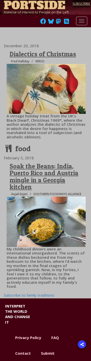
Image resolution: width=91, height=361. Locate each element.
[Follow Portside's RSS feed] (66, 22)
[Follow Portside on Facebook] (43, 22)
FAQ (55, 337)
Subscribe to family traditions (29, 295)
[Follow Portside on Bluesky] (51, 22)
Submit (48, 353)
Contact (23, 353)
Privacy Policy (28, 337)
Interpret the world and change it (17, 314)
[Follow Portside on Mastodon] (58, 22)
